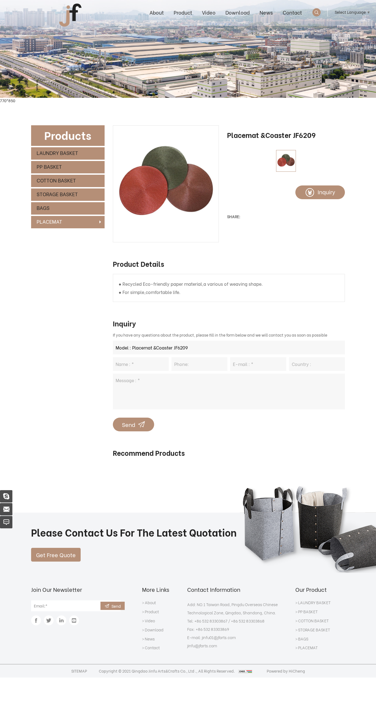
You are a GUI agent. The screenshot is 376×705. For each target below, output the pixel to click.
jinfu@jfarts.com (202, 645)
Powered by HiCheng (286, 671)
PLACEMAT (49, 221)
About (156, 12)
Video (209, 12)
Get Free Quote (56, 555)
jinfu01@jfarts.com (219, 637)
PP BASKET (49, 166)
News (266, 12)
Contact (292, 12)
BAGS (43, 207)
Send (128, 424)
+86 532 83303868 (248, 621)
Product (183, 12)
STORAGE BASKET (57, 194)
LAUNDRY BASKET (57, 152)
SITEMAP (79, 671)
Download (237, 12)
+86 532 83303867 (210, 621)
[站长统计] (245, 671)
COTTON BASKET (56, 180)
